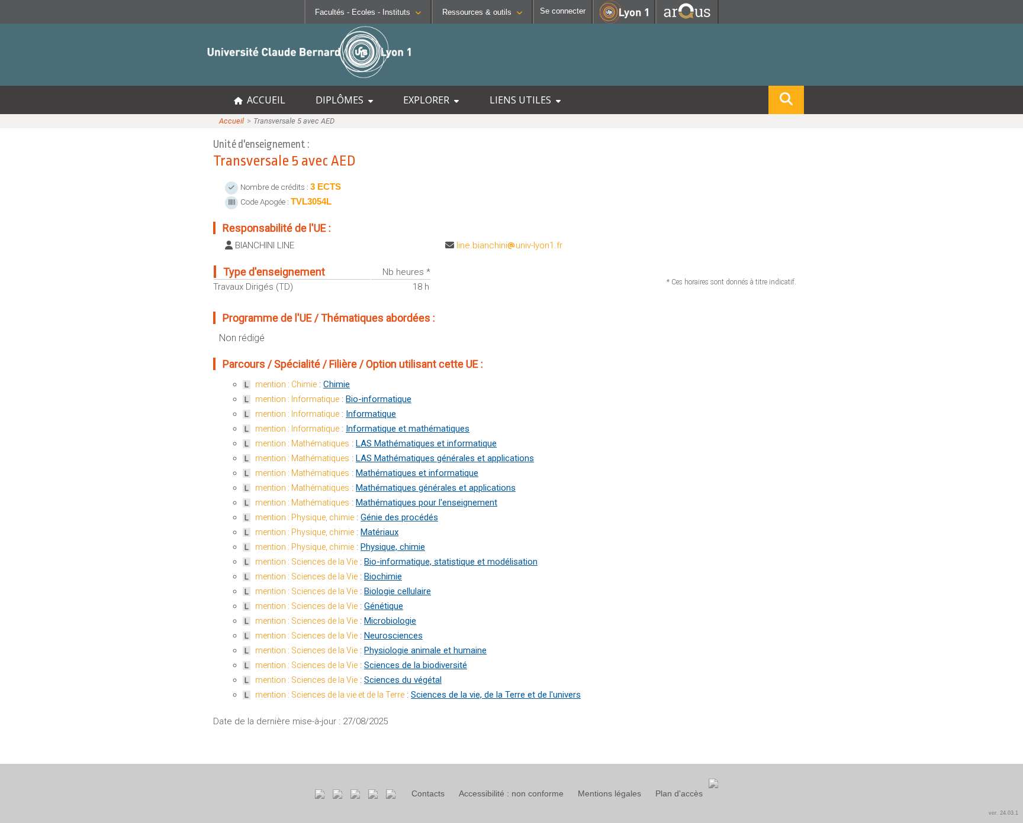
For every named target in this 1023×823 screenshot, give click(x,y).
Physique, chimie (393, 547)
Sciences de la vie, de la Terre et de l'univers (496, 694)
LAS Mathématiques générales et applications (445, 458)
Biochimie (383, 576)
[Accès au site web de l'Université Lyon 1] (624, 21)
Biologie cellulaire (397, 591)
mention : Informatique (297, 399)
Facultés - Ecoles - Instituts (362, 12)
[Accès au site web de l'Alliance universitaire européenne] (687, 20)
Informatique (371, 414)
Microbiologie (390, 620)
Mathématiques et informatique (417, 473)
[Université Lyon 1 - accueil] (104, 79)
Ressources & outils (476, 12)
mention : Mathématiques (302, 443)
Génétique (383, 606)
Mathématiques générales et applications (436, 487)
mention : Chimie (286, 384)
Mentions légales (609, 793)
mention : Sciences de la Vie (306, 561)
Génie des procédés (399, 517)
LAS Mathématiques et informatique (426, 443)
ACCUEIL (263, 99)
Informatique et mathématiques (407, 428)
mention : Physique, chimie (304, 517)
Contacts (428, 793)
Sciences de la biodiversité (415, 665)
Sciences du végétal (403, 680)
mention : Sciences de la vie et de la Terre (329, 694)
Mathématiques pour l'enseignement (426, 502)
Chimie (336, 384)
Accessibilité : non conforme (511, 793)
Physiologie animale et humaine (425, 650)
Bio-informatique (378, 399)
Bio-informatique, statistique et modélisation (451, 561)
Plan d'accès (679, 793)
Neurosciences (393, 635)
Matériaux (379, 532)
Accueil (231, 120)
